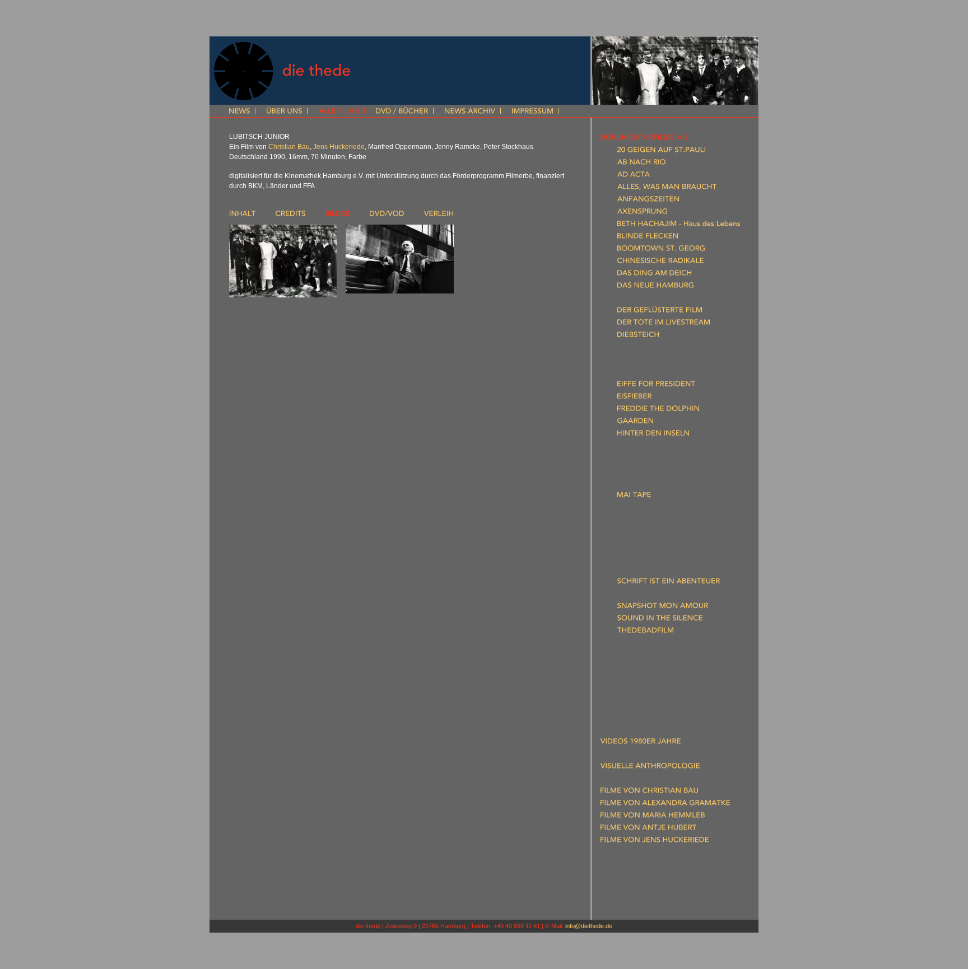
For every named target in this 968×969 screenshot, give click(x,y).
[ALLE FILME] (339, 112)
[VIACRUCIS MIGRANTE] (657, 657)
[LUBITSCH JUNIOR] (649, 472)
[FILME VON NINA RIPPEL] (644, 879)
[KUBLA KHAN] (640, 460)
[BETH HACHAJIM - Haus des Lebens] (678, 226)
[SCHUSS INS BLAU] (648, 595)
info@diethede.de (588, 926)
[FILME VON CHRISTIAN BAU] (649, 792)
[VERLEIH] (438, 215)
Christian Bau (289, 147)
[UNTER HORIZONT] (649, 645)
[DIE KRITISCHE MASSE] (656, 349)
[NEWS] (239, 112)
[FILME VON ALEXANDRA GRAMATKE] (665, 805)
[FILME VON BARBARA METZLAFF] (658, 854)
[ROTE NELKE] (639, 571)
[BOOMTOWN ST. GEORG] (661, 250)
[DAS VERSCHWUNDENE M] (663, 300)
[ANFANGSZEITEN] (648, 201)
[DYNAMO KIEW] (644, 373)
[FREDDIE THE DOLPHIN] (658, 410)
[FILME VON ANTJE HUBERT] (648, 829)
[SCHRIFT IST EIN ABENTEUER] (668, 583)
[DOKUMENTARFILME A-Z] (644, 139)
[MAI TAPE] (634, 497)
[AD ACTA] (633, 176)
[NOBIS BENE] (639, 521)
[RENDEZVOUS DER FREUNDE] (668, 546)
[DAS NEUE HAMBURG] (655, 287)
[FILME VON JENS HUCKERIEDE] (655, 842)
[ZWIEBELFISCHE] (645, 681)
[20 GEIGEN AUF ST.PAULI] (661, 152)
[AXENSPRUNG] (642, 213)
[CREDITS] (290, 215)
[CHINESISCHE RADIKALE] (660, 263)
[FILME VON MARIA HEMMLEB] (653, 817)
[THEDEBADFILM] (645, 632)
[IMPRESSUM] (532, 112)
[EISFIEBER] (634, 398)
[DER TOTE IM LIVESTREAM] (663, 324)
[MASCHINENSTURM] (651, 484)
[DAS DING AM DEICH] (654, 275)
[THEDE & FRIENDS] (633, 891)
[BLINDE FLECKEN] (647, 238)
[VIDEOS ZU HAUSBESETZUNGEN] (658, 718)
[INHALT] (242, 215)
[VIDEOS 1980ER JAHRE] (641, 743)
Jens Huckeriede (339, 147)
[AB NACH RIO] (641, 164)
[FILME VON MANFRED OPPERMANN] (664, 866)
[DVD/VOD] (387, 215)
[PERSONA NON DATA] (655, 534)
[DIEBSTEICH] (638, 336)
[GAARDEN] (635, 423)
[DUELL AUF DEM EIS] (652, 361)
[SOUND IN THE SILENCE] (659, 620)
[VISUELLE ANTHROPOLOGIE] (650, 768)
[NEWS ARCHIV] (470, 112)
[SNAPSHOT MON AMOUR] (662, 608)
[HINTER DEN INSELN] (653, 435)
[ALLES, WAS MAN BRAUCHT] (666, 189)
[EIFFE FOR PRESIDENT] (656, 386)
